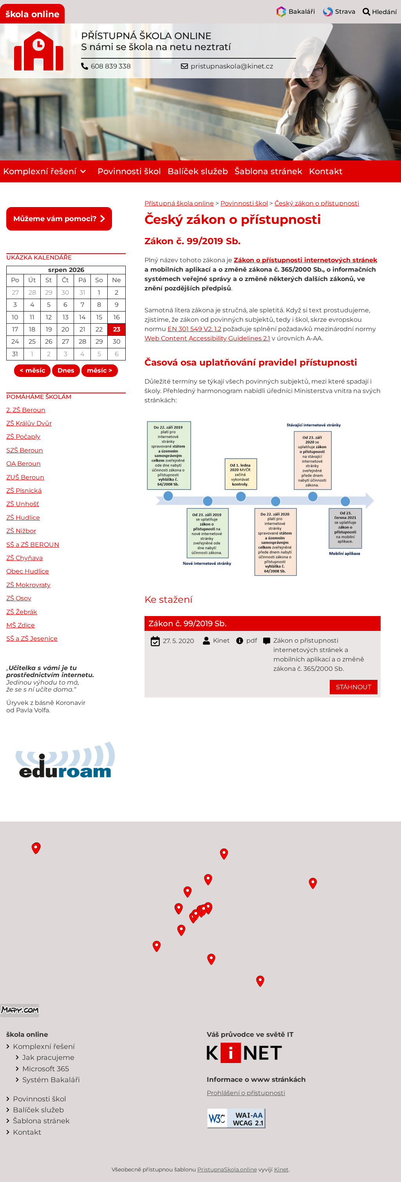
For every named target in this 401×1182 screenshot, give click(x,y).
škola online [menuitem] (32, 14)
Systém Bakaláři (51, 1080)
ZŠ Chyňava (24, 558)
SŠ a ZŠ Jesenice (32, 638)
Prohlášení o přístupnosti (246, 1093)
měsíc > (99, 370)
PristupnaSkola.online (227, 1169)
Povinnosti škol (129, 171)
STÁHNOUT (353, 687)
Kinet (281, 1169)
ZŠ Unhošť (22, 504)
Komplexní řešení (39, 171)
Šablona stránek (268, 171)
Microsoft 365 (45, 1069)
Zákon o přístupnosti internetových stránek (305, 260)
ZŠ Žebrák (21, 612)
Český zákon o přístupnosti (317, 203)
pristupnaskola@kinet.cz (232, 66)
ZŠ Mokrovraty (28, 585)
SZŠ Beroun (24, 450)
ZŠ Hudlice (23, 517)
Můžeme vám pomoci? (55, 218)
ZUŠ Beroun (25, 477)
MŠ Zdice (20, 625)
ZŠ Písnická (24, 490)
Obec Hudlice (27, 571)
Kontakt (326, 171)
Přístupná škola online (179, 203)
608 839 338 (111, 66)
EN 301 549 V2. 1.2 (194, 329)
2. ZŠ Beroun (25, 410)
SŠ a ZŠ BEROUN (32, 544)
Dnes (66, 370)
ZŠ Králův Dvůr (29, 423)
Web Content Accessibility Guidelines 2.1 (207, 338)
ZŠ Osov (18, 598)
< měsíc (32, 370)
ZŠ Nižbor (21, 531)
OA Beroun (23, 463)
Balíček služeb (198, 171)
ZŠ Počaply (23, 436)
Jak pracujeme (48, 1057)
